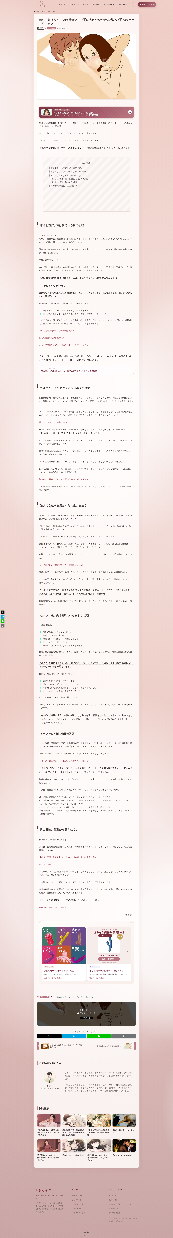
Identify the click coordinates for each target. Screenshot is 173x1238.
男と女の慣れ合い (47, 864)
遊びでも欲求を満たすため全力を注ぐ (67, 175)
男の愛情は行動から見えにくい (64, 185)
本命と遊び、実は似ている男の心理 (66, 167)
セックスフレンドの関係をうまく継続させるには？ (62, 564)
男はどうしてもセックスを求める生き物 (68, 171)
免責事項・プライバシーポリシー (121, 1204)
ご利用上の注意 (114, 1213)
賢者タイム (89, 997)
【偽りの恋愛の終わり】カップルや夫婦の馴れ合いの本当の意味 (68, 857)
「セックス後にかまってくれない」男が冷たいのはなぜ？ (65, 760)
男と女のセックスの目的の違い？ (54, 422)
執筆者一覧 (113, 1200)
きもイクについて (115, 1195)
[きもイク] (26, 4)
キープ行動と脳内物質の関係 (66, 182)
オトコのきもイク (78, 1213)
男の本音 (79, 997)
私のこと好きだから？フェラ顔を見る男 (57, 330)
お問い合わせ (114, 1208)
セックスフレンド (60, 997)
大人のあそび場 (77, 1204)
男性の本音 (51, 28)
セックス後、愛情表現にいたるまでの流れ (71, 178)
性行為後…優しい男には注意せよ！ (55, 907)
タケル (71, 997)
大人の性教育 (77, 1208)
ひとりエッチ (77, 1195)
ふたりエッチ (77, 1200)
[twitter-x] (85, 1232)
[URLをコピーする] (123, 1036)
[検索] (134, 4)
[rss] (88, 1232)
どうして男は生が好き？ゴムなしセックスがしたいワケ (64, 345)
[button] (49, 1036)
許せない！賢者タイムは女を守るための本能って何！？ (64, 479)
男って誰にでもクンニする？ (52, 337)
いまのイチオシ (148, 4)
